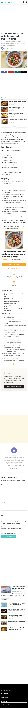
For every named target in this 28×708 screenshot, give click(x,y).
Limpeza (4, 587)
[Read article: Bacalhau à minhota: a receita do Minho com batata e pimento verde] (4, 103)
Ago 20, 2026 (11, 110)
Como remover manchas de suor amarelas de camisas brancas (18, 588)
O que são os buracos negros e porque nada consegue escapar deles (16, 610)
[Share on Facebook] (4, 72)
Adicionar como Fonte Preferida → (14, 386)
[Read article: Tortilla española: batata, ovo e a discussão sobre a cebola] (4, 115)
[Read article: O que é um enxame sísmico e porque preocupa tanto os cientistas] (4, 605)
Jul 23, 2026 (13, 48)
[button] (2, 259)
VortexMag (6, 2)
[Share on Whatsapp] (18, 72)
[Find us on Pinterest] (5, 704)
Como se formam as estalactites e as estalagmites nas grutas (16, 616)
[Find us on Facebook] (1, 704)
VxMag (7, 48)
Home (2, 30)
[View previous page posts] (13, 127)
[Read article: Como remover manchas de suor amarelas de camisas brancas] (6, 589)
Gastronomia (7, 30)
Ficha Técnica (4, 696)
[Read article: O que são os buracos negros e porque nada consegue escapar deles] (4, 611)
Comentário (4, 484)
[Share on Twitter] (24, 72)
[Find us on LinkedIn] (8, 704)
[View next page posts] (15, 127)
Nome (3, 502)
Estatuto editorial (4, 697)
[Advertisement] (14, 429)
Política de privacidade (20, 696)
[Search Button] (23, 2)
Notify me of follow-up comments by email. (11, 528)
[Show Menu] (26, 2)
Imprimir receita (15, 264)
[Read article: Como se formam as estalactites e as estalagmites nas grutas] (4, 617)
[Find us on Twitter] (3, 704)
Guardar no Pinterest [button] (15, 268)
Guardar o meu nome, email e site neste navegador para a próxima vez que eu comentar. (15, 522)
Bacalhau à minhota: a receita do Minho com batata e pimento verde (17, 628)
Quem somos (11, 696)
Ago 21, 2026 (11, 104)
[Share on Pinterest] (11, 72)
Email (3, 509)
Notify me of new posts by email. (8, 533)
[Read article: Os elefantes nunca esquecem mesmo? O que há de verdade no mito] (4, 623)
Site (2, 515)
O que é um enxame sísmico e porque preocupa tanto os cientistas (16, 604)
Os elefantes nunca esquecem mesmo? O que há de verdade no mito (17, 622)
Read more (5, 599)
